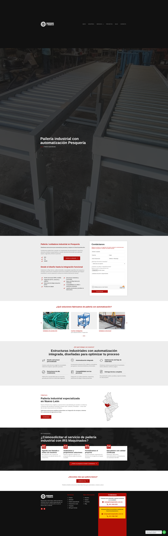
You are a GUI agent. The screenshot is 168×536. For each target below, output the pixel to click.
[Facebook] (42, 509)
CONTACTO (123, 24)
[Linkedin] (44, 509)
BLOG (116, 24)
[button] (41, 323)
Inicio (41, 146)
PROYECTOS (109, 24)
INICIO (84, 24)
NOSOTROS (91, 24)
